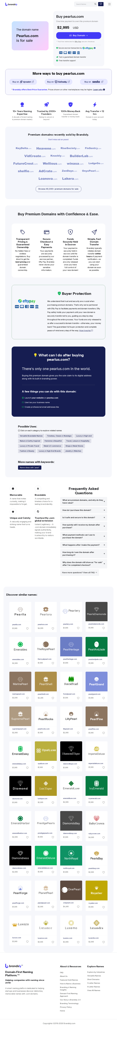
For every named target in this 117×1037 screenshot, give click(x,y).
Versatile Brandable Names (31, 436)
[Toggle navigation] (109, 4)
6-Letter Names (93, 987)
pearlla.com (16, 624)
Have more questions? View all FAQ (78, 573)
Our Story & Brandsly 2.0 (70, 1000)
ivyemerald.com (94, 798)
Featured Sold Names (69, 980)
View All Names (93, 990)
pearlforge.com (18, 903)
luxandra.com (94, 938)
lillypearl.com (68, 729)
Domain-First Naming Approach (68, 994)
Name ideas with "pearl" (30, 468)
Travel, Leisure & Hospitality (77, 441)
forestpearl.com (69, 694)
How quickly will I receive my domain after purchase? (81, 526)
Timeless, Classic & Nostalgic (59, 436)
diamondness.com (19, 868)
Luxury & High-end (84, 436)
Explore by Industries (96, 972)
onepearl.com (68, 903)
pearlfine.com (94, 729)
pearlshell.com (43, 694)
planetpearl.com (44, 903)
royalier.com (93, 903)
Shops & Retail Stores (74, 446)
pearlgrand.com (94, 694)
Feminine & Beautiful (53, 441)
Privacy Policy (66, 1007)
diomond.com (17, 799)
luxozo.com (16, 938)
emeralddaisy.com (19, 764)
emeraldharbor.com (19, 833)
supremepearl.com (19, 729)
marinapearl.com (18, 694)
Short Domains (93, 979)
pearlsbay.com (94, 868)
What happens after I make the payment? (81, 545)
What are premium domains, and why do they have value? (82, 501)
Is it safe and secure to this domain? (78, 517)
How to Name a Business (70, 984)
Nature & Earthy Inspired (30, 441)
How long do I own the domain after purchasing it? (78, 553)
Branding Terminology (69, 1003)
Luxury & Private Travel (29, 446)
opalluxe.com (43, 763)
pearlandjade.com (95, 659)
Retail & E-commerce (52, 446)
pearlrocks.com (43, 729)
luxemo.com (67, 938)
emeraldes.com (18, 659)
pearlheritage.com (70, 659)
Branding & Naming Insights (68, 988)
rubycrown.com (94, 833)
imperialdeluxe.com (96, 763)
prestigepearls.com (45, 833)
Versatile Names (94, 976)
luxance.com (42, 938)
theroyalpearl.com (44, 659)
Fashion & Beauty (27, 451)
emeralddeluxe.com (45, 868)
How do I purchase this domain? (76, 510)
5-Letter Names (93, 983)
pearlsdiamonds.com (96, 624)
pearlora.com (43, 624)
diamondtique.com (70, 764)
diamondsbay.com (70, 833)
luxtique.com (42, 798)
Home (62, 1011)
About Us (63, 976)
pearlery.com (68, 624)
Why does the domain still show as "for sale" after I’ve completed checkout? (82, 563)
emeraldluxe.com (69, 798)
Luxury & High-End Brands (50, 451)
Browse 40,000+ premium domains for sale (58, 189)
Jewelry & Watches (73, 451)
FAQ (61, 973)
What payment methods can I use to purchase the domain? (78, 536)
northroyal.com (68, 868)
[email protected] (67, 407)
